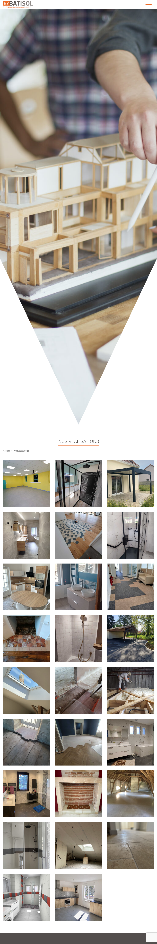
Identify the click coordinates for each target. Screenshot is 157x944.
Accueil (6, 451)
